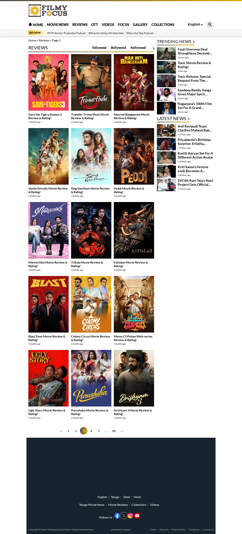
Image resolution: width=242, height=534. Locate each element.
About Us (164, 529)
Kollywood (138, 47)
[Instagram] (130, 515)
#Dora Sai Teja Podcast (139, 33)
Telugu (115, 496)
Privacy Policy (179, 529)
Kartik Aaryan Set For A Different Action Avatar (195, 155)
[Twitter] (124, 515)
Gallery (140, 25)
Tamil (126, 496)
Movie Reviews (118, 504)
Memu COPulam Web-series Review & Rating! (133, 338)
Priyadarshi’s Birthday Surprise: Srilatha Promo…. (194, 144)
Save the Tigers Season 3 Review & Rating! (45, 116)
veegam (127, 529)
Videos (108, 25)
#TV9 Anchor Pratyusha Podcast (66, 33)
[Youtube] (137, 515)
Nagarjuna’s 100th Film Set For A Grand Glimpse (195, 108)
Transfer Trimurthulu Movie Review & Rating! (90, 116)
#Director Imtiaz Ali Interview (106, 33)
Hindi (137, 496)
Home (37, 25)
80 (114, 431)
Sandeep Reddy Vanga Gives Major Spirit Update (194, 94)
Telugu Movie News (91, 504)
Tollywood (99, 47)
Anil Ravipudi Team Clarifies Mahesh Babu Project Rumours (194, 130)
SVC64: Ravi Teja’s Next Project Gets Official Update (195, 184)
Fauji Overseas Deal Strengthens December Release (195, 53)
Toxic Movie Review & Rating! (194, 65)
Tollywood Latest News (59, 529)
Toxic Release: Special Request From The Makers (194, 80)
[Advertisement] (227, 94)
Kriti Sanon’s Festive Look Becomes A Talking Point (193, 171)
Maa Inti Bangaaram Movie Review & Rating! (132, 116)
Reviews (80, 25)
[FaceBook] (117, 515)
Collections (162, 25)
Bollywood (118, 47)
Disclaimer (194, 529)
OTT (94, 25)
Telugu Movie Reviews (83, 529)
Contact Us (208, 529)
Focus (123, 25)
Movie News (58, 25)
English (194, 24)
